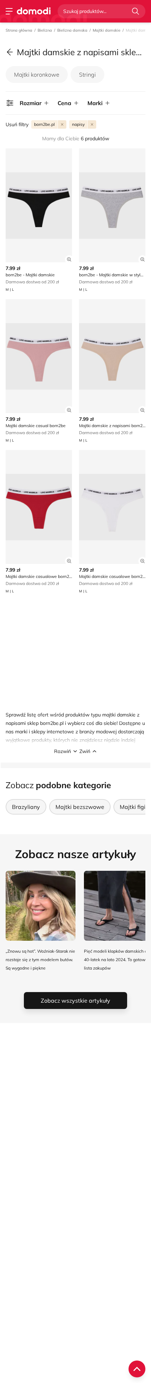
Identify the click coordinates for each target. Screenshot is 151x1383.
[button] (75, 751)
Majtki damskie (106, 30)
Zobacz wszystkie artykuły (75, 1000)
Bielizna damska (72, 30)
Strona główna (19, 30)
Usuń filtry (17, 124)
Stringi (87, 74)
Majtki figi (132, 806)
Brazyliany (26, 806)
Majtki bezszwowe (79, 806)
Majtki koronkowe (36, 74)
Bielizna (45, 30)
